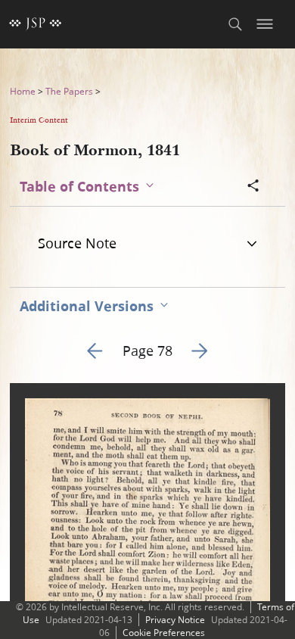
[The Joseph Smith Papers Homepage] (35, 24)
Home (23, 91)
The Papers (69, 91)
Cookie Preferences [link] (164, 632)
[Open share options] (253, 187)
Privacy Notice (175, 619)
